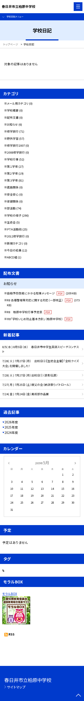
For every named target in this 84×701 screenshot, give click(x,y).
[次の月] (75, 463)
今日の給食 (14, 250)
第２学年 (12, 173)
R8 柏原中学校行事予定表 (28, 312)
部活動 (11, 208)
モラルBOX (9, 593)
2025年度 (11, 427)
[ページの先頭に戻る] (78, 695)
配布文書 (13, 117)
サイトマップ (16, 686)
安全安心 (13, 194)
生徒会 (11, 222)
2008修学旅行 (16, 152)
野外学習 (13, 138)
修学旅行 (13, 131)
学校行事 (13, 159)
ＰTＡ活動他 (14, 229)
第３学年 (12, 180)
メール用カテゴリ (17, 103)
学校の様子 (14, 215)
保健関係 (13, 201)
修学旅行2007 (16, 145)
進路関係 (13, 187)
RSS (12, 634)
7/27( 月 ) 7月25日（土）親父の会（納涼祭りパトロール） (36, 384)
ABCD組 (12, 257)
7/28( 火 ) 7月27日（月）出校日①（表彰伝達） (30, 375)
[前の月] (8, 463)
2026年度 (11, 422)
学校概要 (13, 110)
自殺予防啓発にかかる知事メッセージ (42, 293)
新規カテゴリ (15, 243)
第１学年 (12, 166)
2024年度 (11, 432)
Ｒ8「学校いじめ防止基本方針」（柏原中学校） (39, 319)
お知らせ (12, 124)
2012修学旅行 (16, 236)
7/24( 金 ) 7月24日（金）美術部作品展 (25, 394)
